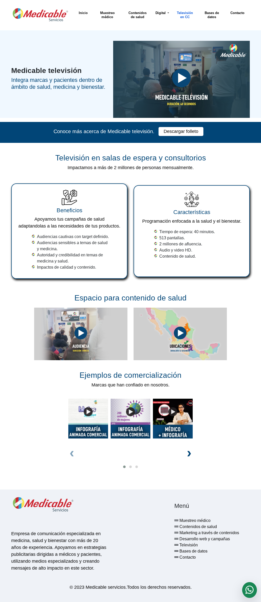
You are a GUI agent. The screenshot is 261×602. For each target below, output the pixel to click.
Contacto (237, 13)
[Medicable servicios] (40, 15)
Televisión (188, 545)
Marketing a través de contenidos (208, 533)
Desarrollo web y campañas (204, 539)
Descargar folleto (181, 131)
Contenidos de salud (137, 15)
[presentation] (72, 452)
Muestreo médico (107, 15)
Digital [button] (161, 13)
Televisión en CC (185, 15)
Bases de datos (212, 15)
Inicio (83, 13)
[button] (124, 466)
